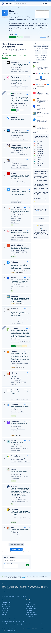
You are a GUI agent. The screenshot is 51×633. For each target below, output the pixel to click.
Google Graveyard (30, 612)
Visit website (12, 36)
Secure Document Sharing (41, 57)
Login (48, 0)
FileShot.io (12, 28)
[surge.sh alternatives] (8, 469)
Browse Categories (6, 602)
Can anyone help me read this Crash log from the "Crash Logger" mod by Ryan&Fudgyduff (41, 184)
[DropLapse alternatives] (8, 296)
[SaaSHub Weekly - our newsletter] (44, 3)
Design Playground (44, 48)
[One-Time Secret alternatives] (8, 245)
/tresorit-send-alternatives (9, 388)
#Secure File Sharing (22, 55)
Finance (23, 624)
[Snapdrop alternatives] (8, 405)
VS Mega (38, 143)
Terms (16, 628)
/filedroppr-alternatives (8, 260)
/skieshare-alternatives (8, 307)
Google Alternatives (30, 606)
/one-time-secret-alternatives (9, 243)
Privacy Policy (10, 628)
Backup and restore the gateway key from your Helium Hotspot (40, 177)
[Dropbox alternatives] (8, 117)
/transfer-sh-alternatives (8, 158)
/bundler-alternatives (7, 439)
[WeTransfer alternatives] (8, 62)
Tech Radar (28, 602)
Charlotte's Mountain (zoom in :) (40, 180)
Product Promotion (6, 596)
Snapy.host (12, 30)
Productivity (13, 623)
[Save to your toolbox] (5, 17)
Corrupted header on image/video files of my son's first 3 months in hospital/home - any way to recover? (41, 194)
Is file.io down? (41, 220)
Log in (5, 563)
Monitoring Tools (16, 624)
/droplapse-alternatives (8, 294)
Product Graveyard (30, 610)
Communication (37, 48)
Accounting (25, 623)
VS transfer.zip (39, 163)
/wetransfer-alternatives (8, 60)
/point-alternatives (7, 526)
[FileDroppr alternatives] (8, 262)
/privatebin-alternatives (8, 507)
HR (36, 623)
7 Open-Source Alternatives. (11, 52)
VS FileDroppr (39, 141)
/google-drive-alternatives (9, 454)
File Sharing (38, 50)
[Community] (46, 3)
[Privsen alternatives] (8, 278)
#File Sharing (5, 55)
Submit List (4, 612)
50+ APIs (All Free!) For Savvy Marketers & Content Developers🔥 (40, 200)
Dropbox (42, 25)
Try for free (13, 109)
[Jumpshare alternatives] (8, 189)
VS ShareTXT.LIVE (40, 161)
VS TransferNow (39, 153)
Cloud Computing (37, 46)
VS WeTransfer (39, 151)
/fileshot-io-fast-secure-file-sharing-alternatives (14, 350)
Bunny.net (28, 628)
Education (28, 624)
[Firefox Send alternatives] (8, 130)
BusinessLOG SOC (40, 231)
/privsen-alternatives (7, 276)
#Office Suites (5, 57)
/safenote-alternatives (8, 484)
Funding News (5, 610)
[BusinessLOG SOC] (8, 93)
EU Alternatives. (21, 52)
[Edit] (48, 37)
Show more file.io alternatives (16, 544)
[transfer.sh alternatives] (8, 160)
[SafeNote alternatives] (8, 486)
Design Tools (21, 621)
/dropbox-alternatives (8, 115)
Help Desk (7, 623)
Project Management (6, 624)
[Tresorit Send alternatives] (8, 390)
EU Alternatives (29, 616)
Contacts (14, 596)
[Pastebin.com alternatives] (8, 145)
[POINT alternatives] (8, 528)
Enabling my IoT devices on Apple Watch (41, 189)
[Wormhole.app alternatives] (8, 77)
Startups (17, 0)
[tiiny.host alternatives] (8, 422)
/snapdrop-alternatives (8, 403)
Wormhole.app (33, 25)
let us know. (39, 213)
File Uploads (38, 53)
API (26, 596)
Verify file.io (43, 37)
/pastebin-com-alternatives (9, 143)
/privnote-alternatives (8, 371)
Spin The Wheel (41, 628)
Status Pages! (5, 608)
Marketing (19, 623)
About (22, 596)
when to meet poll (11, 630)
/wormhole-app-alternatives (9, 75)
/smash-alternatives (7, 171)
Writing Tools (41, 623)
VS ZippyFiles (39, 157)
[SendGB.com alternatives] (8, 208)
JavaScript (44, 53)
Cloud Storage (45, 46)
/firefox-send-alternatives (9, 129)
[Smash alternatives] (8, 173)
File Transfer (44, 50)
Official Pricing (17, 34)
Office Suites (44, 55)
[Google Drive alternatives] (8, 456)
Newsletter (4, 614)
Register (44, 0)
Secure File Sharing (41, 59)
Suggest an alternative (16, 549)
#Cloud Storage (12, 55)
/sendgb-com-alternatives (9, 206)
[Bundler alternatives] (8, 441)
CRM (3, 623)
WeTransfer (25, 25)
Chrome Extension (6, 606)
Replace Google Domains (32, 614)
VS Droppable (39, 147)
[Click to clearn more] (25, 576)
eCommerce (32, 623)
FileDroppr (38, 27)
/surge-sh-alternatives (8, 467)
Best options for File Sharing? (40, 173)
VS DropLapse (39, 149)
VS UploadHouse (40, 155)
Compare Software (6, 604)
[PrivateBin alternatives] (8, 509)
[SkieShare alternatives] (8, 309)
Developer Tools (13, 621)
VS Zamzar (38, 165)
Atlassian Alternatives (31, 608)
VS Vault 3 (38, 159)
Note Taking (37, 55)
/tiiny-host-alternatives (8, 420)
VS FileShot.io (39, 145)
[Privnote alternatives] (8, 373)
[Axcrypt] (8, 329)
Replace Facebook (30, 604)
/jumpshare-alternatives (8, 187)
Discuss (18, 596)
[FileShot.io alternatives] (8, 352)
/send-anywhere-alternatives (9, 229)
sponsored (23, 577)
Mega (43, 27)
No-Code (6, 621)
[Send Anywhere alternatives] (8, 230)
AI (2, 621)
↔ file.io (26, 62)
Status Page (27, 36)
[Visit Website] (29, 62)
